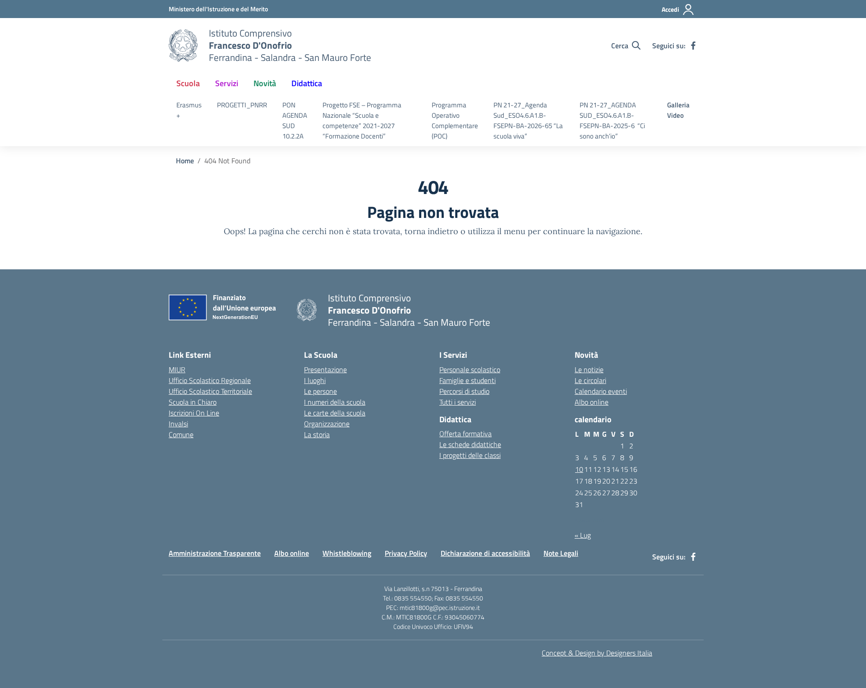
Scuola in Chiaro (192, 402)
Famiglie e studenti (467, 380)
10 (579, 469)
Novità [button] (264, 83)
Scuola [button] (188, 83)
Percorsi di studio (464, 391)
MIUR (177, 369)
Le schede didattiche (470, 444)
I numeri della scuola (334, 402)
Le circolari (590, 380)
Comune (181, 434)
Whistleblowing (346, 553)
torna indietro (431, 231)
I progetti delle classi (470, 455)
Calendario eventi (601, 391)
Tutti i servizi (457, 402)
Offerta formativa (465, 433)
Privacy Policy (406, 553)
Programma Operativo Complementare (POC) (455, 120)
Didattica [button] (306, 83)
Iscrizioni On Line (194, 412)
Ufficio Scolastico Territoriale (210, 391)
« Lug (583, 535)
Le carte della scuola (334, 412)
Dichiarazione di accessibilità (485, 553)
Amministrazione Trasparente (215, 553)
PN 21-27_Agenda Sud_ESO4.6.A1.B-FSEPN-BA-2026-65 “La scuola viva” (528, 120)
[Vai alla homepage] (183, 45)
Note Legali (561, 553)
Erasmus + (189, 110)
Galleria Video (678, 110)
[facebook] (693, 46)
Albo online (591, 402)
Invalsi (178, 423)
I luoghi (315, 380)
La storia (317, 434)
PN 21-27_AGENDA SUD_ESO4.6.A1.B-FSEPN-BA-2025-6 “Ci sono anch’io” (612, 120)
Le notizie (589, 369)
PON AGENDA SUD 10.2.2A (294, 120)
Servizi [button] (226, 83)
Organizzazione (327, 423)
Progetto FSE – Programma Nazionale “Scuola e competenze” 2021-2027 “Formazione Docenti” (361, 120)
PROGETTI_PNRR (242, 105)
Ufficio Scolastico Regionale (210, 380)
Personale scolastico (469, 369)
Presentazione (325, 369)
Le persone (320, 391)
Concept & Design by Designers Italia (597, 652)
